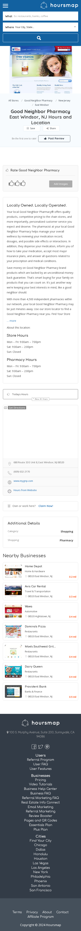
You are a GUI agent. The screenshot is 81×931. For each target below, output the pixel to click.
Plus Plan (41, 829)
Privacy (32, 912)
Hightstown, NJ (42, 616)
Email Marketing (40, 807)
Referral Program (40, 760)
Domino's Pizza (35, 626)
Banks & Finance (33, 691)
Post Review (55, 138)
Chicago (40, 845)
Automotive (31, 611)
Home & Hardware (35, 571)
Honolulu (41, 854)
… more (11, 321)
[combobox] (40, 27)
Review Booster (40, 816)
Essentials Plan (40, 825)
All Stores (13, 100)
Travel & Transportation (37, 591)
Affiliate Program (41, 917)
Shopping (67, 531)
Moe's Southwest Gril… (40, 646)
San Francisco (40, 890)
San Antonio (40, 885)
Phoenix (40, 881)
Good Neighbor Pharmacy (38, 100)
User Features (41, 769)
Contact (62, 912)
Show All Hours (41, 399)
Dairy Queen (34, 666)
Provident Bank (35, 686)
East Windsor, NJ (43, 576)
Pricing (40, 780)
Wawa (28, 606)
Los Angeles (40, 868)
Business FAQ (40, 793)
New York (40, 872)
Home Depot (33, 566)
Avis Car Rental (35, 586)
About (47, 912)
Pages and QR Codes (40, 820)
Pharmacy (66, 540)
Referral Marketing (40, 811)
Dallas (40, 849)
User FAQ (40, 764)
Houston (40, 858)
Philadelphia (40, 876)
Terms (17, 912)
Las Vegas (40, 863)
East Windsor (42, 104)
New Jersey (64, 100)
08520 (31, 576)
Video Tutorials (40, 784)
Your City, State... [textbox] (24, 27)
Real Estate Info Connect (40, 802)
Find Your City (40, 840)
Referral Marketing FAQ (40, 798)
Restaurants (31, 631)
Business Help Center (40, 789)
